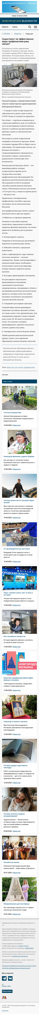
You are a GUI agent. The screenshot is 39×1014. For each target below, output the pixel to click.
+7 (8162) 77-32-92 (23, 946)
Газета (14, 27)
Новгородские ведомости (20, 956)
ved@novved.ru (29, 948)
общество (10, 367)
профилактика (29, 367)
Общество (18, 34)
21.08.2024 (6, 34)
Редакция (5, 1011)
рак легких (19, 367)
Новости (5, 27)
